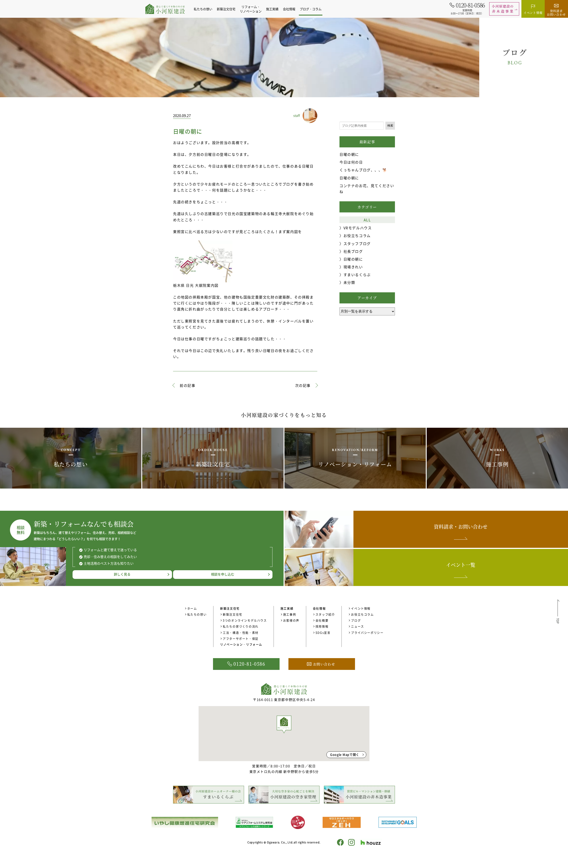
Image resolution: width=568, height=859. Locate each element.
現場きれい (353, 266)
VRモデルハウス (357, 227)
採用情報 (322, 626)
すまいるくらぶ (357, 274)
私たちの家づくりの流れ (240, 626)
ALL (367, 219)
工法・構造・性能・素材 (240, 632)
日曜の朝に (349, 154)
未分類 (349, 282)
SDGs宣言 (323, 632)
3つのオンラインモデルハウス (245, 620)
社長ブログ (353, 251)
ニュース (357, 626)
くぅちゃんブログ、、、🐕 (363, 169)
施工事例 (289, 614)
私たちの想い (203, 9)
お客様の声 (291, 620)
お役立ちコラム (357, 235)
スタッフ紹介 (325, 614)
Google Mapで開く (344, 754)
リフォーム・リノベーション (251, 8)
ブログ (356, 620)
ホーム (192, 608)
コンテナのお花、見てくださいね (366, 188)
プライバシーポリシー (367, 632)
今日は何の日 (351, 162)
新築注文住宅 (232, 614)
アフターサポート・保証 (240, 638)
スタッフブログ (357, 243)
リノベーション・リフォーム (241, 644)
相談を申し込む (222, 574)
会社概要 (322, 620)
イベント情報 (361, 608)
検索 (390, 125)
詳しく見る (122, 574)
